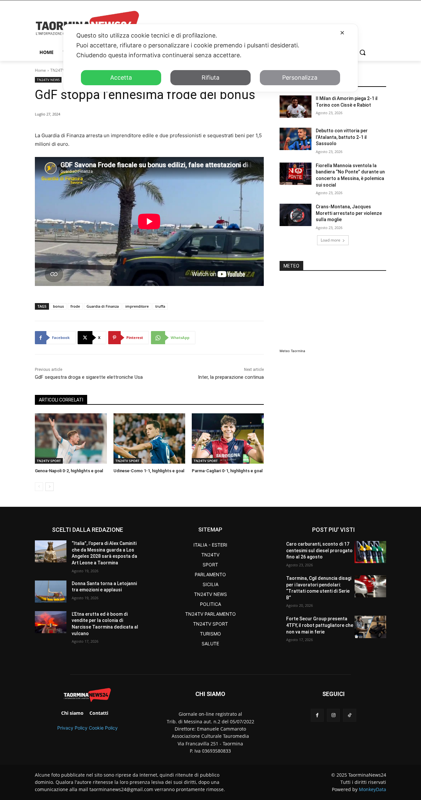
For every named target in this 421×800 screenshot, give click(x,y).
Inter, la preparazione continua (231, 377)
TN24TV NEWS (48, 79)
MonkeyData (372, 789)
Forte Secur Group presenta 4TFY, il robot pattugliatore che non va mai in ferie (319, 625)
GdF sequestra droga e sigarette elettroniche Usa (89, 377)
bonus (58, 306)
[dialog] (210, 58)
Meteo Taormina (292, 351)
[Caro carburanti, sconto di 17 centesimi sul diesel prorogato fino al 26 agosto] (370, 552)
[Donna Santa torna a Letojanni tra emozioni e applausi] (50, 592)
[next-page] (49, 486)
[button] (362, 52)
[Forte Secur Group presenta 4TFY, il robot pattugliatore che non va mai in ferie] (370, 627)
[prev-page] (39, 486)
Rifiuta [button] (210, 77)
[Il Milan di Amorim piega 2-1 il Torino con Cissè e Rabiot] (295, 106)
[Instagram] (333, 715)
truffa (160, 306)
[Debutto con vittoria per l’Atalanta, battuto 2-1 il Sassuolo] (295, 139)
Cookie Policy (103, 728)
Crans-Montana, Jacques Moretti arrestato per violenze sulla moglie (349, 213)
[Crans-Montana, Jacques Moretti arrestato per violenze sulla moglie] (295, 215)
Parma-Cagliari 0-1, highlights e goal (227, 470)
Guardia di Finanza (103, 306)
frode (75, 306)
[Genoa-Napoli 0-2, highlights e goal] (71, 438)
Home (40, 70)
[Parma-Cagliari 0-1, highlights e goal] (228, 438)
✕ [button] (342, 32)
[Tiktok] (349, 715)
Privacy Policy (72, 728)
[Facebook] (317, 715)
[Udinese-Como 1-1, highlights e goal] (149, 438)
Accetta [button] (121, 77)
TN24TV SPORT (49, 460)
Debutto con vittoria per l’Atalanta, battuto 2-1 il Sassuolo (342, 137)
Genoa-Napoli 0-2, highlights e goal (69, 470)
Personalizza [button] (299, 77)
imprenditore (137, 306)
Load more (330, 240)
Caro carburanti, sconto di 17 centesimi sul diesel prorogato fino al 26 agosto (319, 550)
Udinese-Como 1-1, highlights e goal (148, 470)
